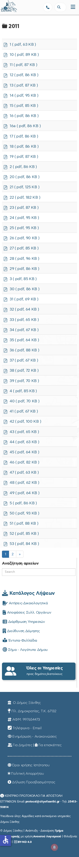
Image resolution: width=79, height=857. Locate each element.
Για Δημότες (22, 745)
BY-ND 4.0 (25, 842)
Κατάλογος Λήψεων (31, 593)
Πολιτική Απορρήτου (27, 773)
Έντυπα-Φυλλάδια (22, 640)
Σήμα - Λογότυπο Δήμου (27, 650)
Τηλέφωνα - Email (27, 728)
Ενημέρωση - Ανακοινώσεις (34, 736)
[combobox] (60, 7)
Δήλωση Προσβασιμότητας (33, 782)
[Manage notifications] (54, 847)
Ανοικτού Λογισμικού (47, 836)
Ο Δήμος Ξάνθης (26, 702)
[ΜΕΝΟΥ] (73, 7)
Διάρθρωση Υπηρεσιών (26, 621)
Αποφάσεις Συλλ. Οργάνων (28, 612)
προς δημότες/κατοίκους (44, 671)
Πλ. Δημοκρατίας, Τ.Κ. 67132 (33, 711)
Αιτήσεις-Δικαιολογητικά (28, 603)
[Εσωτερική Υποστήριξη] (5, 7)
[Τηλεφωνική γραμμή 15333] (47, 7)
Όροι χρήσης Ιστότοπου (30, 765)
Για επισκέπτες (50, 745)
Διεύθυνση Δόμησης (23, 631)
